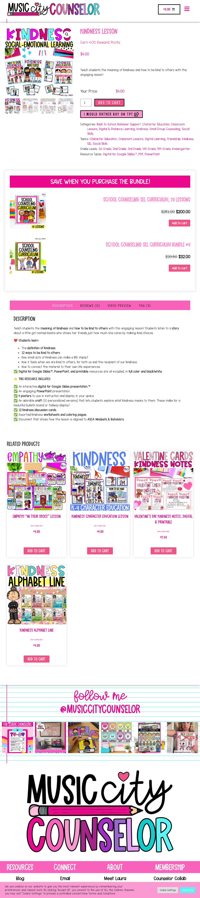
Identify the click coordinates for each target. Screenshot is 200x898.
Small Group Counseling (164, 129)
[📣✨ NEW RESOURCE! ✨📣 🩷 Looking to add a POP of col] (116, 737)
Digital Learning (155, 139)
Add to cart (109, 103)
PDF (140, 154)
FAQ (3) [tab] (145, 306)
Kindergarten (181, 149)
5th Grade (164, 149)
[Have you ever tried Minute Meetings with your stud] (149, 737)
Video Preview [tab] (119, 306)
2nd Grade (119, 149)
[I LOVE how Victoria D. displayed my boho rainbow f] (50, 737)
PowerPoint (152, 154)
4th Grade (149, 149)
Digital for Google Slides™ (120, 154)
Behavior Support (129, 124)
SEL (89, 143)
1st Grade (104, 149)
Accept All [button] (187, 890)
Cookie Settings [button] (168, 890)
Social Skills (100, 143)
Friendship (173, 139)
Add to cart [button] (179, 223)
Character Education (155, 124)
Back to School (106, 124)
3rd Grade (134, 149)
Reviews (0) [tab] (90, 306)
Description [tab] (62, 306)
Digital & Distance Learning (117, 129)
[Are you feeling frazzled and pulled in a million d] (17, 737)
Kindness (142, 129)
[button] (66, 34)
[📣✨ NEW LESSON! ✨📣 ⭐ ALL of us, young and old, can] (83, 737)
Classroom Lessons (130, 139)
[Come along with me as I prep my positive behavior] (182, 737)
